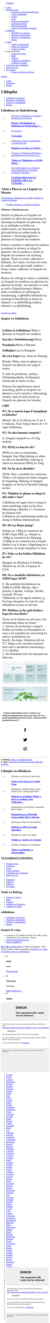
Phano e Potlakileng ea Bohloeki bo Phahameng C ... (26, 124)
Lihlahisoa (10, 30)
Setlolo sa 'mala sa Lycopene (26, 839)
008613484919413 (14, 991)
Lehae (8, 7)
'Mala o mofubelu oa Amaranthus (22, 851)
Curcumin (16, 136)
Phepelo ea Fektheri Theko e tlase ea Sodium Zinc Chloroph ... (26, 799)
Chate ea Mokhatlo (19, 14)
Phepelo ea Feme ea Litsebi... (26, 148)
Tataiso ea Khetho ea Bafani (22, 72)
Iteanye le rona (12, 67)
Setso (13, 19)
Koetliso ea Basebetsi (20, 21)
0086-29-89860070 (14, 942)
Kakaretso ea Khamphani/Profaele (25, 12)
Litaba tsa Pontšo (18, 49)
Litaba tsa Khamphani (20, 44)
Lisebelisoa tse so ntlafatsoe (17, 65)
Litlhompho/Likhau (19, 24)
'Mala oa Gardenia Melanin (21, 760)
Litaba (8, 42)
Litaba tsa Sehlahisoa (19, 47)
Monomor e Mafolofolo (20, 35)
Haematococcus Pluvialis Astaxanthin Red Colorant (25, 816)
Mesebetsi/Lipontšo (19, 26)
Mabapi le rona (12, 10)
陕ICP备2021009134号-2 (11, 947)
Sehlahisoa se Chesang (20, 33)
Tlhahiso (14, 58)
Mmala (14, 40)
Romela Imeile (12, 971)
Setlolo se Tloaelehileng (21, 37)
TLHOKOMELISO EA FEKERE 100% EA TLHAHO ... (23, 180)
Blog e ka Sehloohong (21, 952)
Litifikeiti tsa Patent (19, 63)
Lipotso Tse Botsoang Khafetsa (24, 28)
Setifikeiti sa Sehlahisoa (20, 61)
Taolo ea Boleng (12, 871)
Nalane (14, 17)
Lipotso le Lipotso (18, 54)
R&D (13, 56)
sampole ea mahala (8, 313)
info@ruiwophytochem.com (17, 940)
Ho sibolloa (11, 70)
